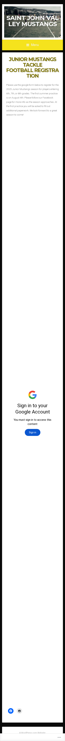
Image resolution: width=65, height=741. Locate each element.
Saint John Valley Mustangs (33, 21)
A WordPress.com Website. (32, 733)
